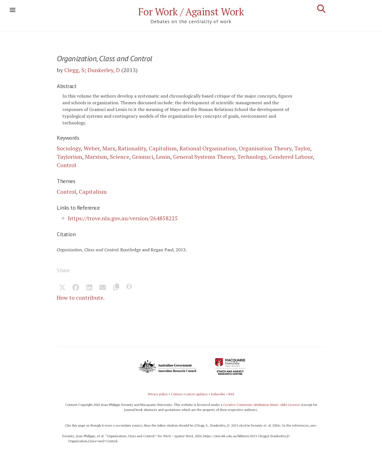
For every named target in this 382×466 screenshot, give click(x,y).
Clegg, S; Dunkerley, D (92, 70)
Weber (92, 148)
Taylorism (69, 156)
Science (119, 156)
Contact (177, 394)
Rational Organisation (208, 148)
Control (66, 165)
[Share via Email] (102, 288)
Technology (251, 156)
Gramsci (142, 156)
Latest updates (197, 394)
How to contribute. (81, 297)
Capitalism (163, 148)
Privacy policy (158, 394)
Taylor (302, 148)
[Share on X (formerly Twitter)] (62, 288)
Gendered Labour (291, 156)
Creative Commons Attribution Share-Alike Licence (261, 405)
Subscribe (218, 394)
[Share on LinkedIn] (89, 288)
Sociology (69, 148)
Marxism (96, 156)
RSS (231, 394)
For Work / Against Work (191, 11)
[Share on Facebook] (75, 288)
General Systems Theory (203, 156)
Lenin (163, 156)
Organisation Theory (265, 148)
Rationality (132, 148)
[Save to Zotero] (129, 288)
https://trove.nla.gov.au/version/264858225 (123, 218)
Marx (108, 148)
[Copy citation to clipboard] (116, 288)
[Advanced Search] (321, 8)
